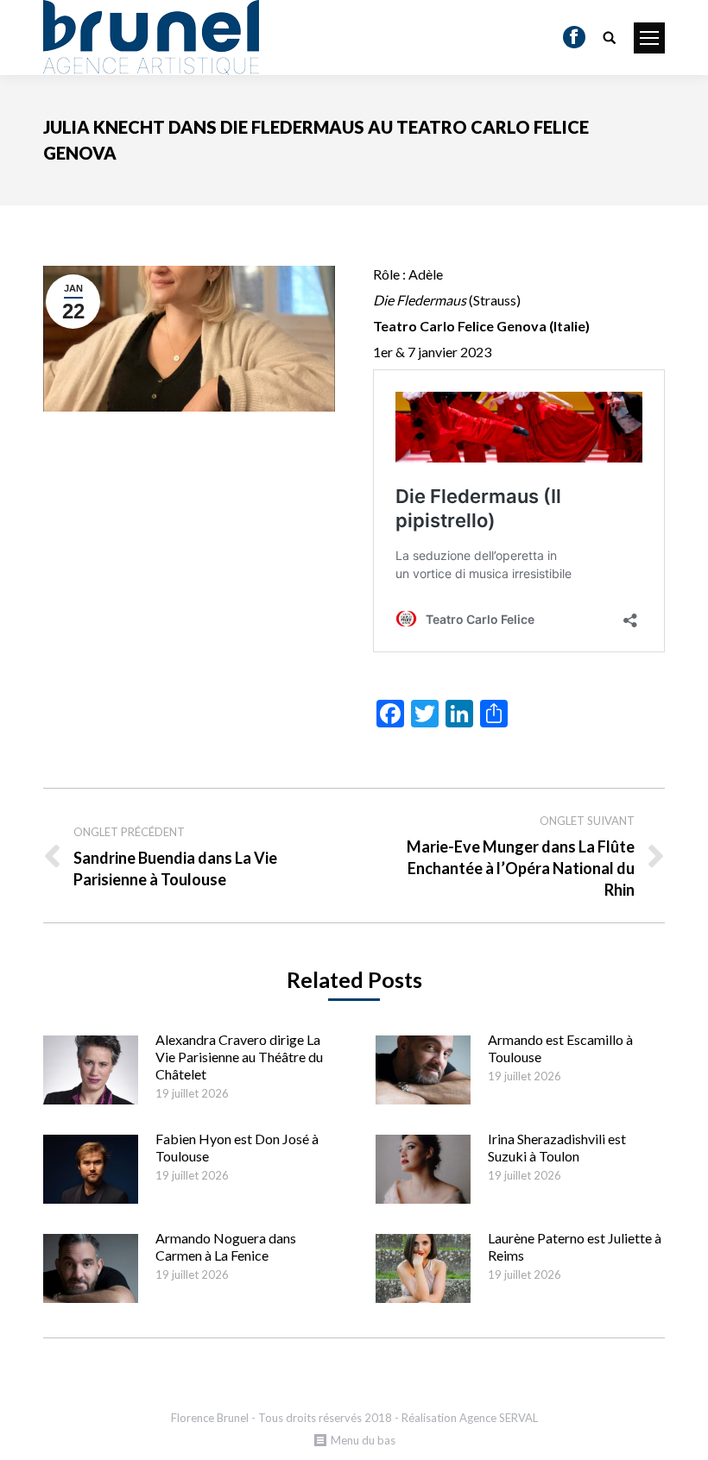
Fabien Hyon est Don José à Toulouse (237, 1147)
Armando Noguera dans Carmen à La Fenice (225, 1246)
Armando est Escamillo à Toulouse (560, 1048)
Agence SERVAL (498, 1418)
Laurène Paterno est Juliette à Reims (574, 1246)
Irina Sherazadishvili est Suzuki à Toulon (557, 1147)
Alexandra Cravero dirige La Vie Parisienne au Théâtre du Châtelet (239, 1056)
